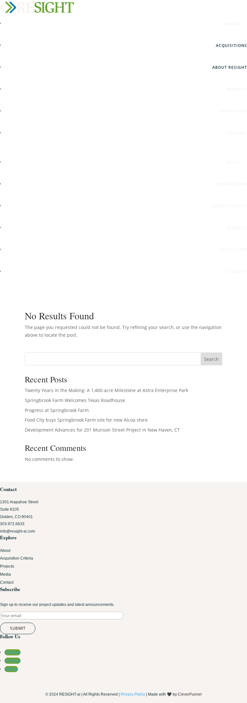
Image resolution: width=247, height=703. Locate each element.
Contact (237, 133)
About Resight (229, 67)
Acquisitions (231, 45)
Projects (236, 89)
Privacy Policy (133, 694)
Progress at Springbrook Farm (57, 410)
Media (5, 574)
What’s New (233, 111)
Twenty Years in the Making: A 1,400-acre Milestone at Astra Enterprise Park (106, 390)
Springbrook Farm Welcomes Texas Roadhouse (75, 400)
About (236, 23)
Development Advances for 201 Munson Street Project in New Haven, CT (102, 430)
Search (211, 359)
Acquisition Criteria (16, 558)
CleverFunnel (190, 694)
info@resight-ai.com (17, 531)
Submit (17, 628)
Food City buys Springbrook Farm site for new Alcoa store (86, 420)
